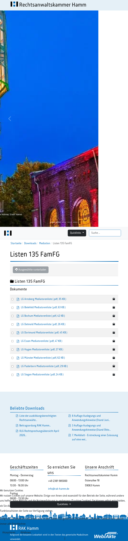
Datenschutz (57, 538)
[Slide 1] (52, 222)
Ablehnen (25, 532)
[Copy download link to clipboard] (114, 299)
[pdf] (69, 416)
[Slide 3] (64, 222)
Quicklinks (76, 233)
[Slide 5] (75, 222)
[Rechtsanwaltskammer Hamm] (8, 233)
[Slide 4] (69, 222)
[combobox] (105, 233)
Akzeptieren (8, 532)
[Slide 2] (58, 222)
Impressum (72, 538)
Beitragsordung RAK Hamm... (35, 425)
